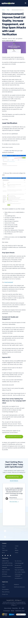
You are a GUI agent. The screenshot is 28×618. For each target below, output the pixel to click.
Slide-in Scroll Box (6, 569)
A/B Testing (4, 574)
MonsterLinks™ (18, 565)
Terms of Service (7, 608)
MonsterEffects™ (18, 567)
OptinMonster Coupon (20, 610)
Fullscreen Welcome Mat (7, 565)
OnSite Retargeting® (19, 563)
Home (3, 9)
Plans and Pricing (5, 591)
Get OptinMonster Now (13, 476)
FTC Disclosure (6, 610)
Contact (16, 545)
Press (8, 9)
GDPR (23, 608)
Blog (16, 548)
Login (3, 584)
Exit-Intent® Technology (7, 563)
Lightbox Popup (5, 560)
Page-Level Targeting (19, 569)
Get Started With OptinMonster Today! (14, 436)
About (3, 552)
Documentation (5, 589)
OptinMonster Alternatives (19, 587)
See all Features (14, 480)
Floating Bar (4, 567)
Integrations (16, 584)
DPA (20, 608)
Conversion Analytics (6, 576)
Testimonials (4, 550)
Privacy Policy (15, 608)
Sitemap (12, 610)
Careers (16, 552)
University (4, 545)
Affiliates (16, 550)
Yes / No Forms (18, 560)
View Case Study (13, 501)
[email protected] (8, 282)
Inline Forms (4, 571)
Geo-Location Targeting (20, 572)
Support (3, 587)
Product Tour (5, 594)
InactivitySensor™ (18, 578)
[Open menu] (25, 3)
